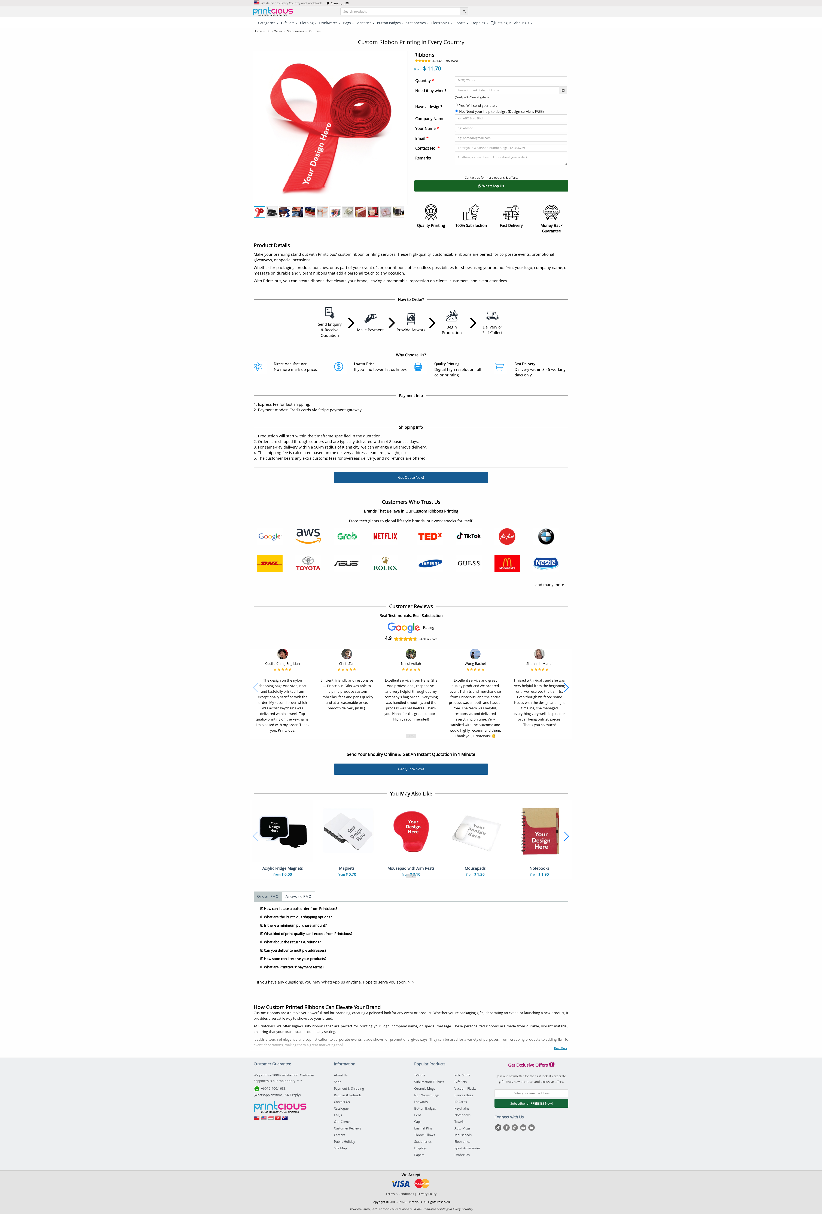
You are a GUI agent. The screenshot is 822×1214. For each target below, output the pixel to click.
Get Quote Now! (411, 477)
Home (258, 31)
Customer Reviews (347, 1128)
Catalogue (503, 23)
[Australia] (285, 1119)
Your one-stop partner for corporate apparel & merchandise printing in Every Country (411, 1209)
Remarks (423, 157)
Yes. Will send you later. (478, 105)
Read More (560, 1048)
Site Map (340, 1148)
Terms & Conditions (400, 1194)
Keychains (461, 1108)
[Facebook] (507, 1127)
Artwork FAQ (299, 896)
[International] (257, 1119)
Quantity (424, 80)
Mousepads (463, 1135)
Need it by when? (430, 90)
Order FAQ (268, 896)
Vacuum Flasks (465, 1088)
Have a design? (428, 106)
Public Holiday (344, 1141)
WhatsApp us (333, 982)
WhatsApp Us (492, 186)
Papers (419, 1155)
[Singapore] (271, 1119)
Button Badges (425, 1108)
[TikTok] (498, 1127)
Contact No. (427, 148)
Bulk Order (274, 31)
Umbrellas (462, 1155)
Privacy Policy (426, 1194)
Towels (459, 1121)
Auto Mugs (462, 1128)
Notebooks (462, 1115)
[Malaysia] (264, 1119)
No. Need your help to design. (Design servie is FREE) (501, 111)
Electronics (462, 1141)
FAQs (338, 1115)
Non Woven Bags (426, 1095)
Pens (417, 1115)
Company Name (429, 118)
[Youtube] (523, 1127)
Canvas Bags (463, 1095)
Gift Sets (460, 1082)
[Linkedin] (531, 1127)
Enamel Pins (423, 1128)
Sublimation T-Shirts (429, 1082)
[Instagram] (515, 1127)
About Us (341, 1075)
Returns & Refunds (347, 1095)
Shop (337, 1082)
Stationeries (295, 31)
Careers (339, 1135)
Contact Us (342, 1102)
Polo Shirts (462, 1075)
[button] (255, 687)
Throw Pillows (424, 1135)
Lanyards (421, 1102)
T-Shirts (419, 1075)
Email (422, 138)
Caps (417, 1121)
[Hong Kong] (278, 1119)
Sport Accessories (467, 1148)
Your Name (427, 128)
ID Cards (460, 1102)
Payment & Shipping (349, 1088)
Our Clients (342, 1121)
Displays (420, 1148)
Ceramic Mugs (424, 1088)
